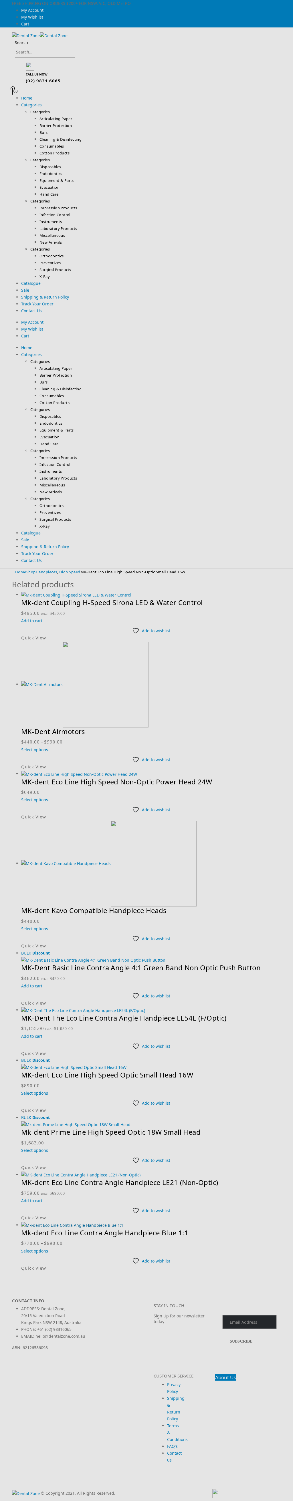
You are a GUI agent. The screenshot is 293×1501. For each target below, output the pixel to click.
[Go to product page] (151, 1225)
